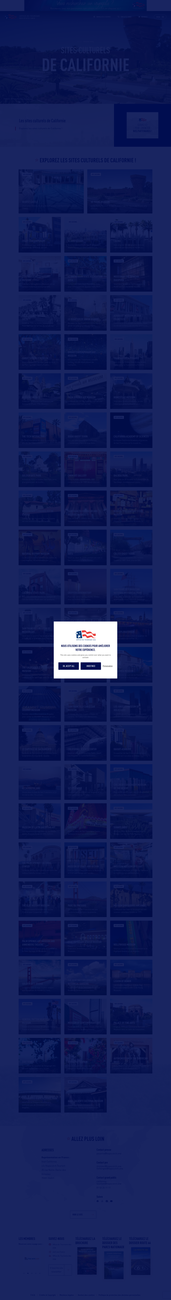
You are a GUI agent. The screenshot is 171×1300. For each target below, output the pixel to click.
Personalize (108, 666)
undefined (90, 666)
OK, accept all (68, 666)
